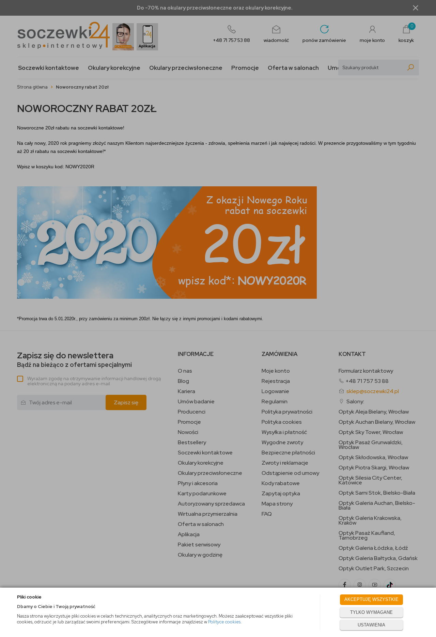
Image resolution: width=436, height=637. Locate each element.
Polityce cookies (224, 622)
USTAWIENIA (371, 624)
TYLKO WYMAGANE (371, 612)
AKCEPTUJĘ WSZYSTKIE (371, 599)
